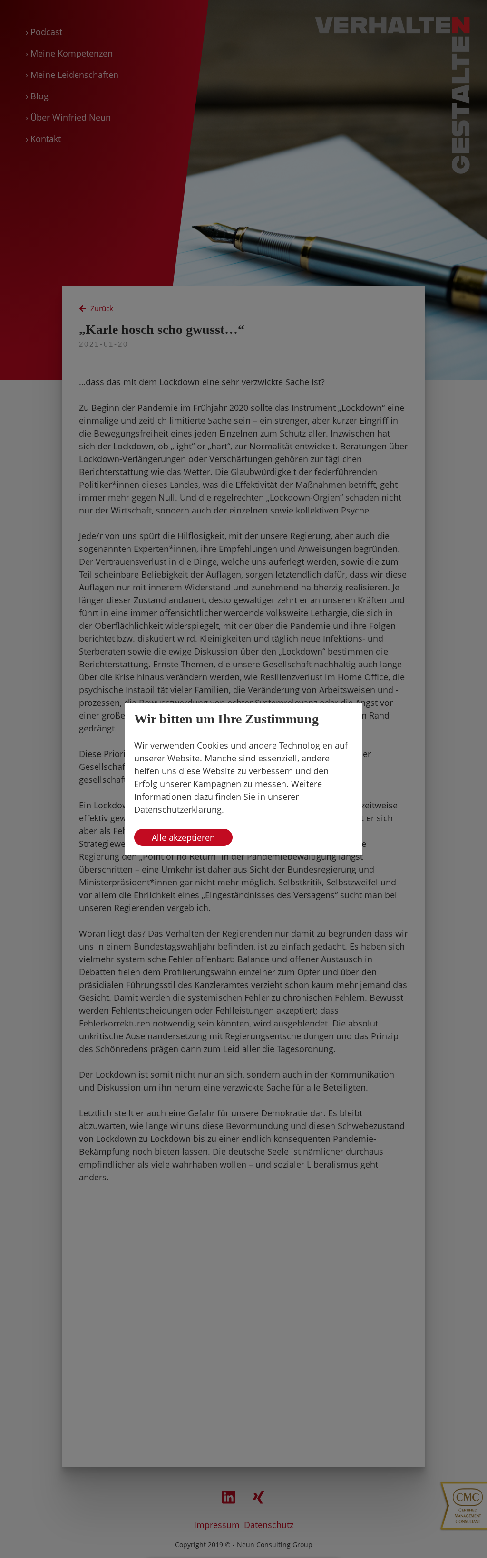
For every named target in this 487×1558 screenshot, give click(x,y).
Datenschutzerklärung (178, 809)
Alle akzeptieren (183, 837)
